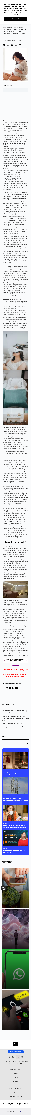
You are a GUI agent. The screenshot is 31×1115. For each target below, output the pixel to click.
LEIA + (27, 743)
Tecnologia (5, 796)
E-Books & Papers (15, 1069)
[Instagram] (13, 1057)
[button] (4, 44)
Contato (15, 1085)
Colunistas (15, 1077)
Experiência (5, 848)
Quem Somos (15, 1081)
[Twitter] (18, 1057)
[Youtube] (22, 1057)
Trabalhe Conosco (15, 1096)
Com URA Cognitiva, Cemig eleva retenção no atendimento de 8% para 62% (15, 718)
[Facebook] (9, 1057)
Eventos (15, 1073)
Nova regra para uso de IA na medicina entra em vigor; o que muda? (13, 726)
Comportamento (6, 770)
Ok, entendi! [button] (15, 19)
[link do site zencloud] (21, 1111)
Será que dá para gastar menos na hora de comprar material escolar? (15, 675)
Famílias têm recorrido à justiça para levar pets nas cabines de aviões (15, 670)
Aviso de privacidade (15, 1088)
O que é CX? (15, 1092)
